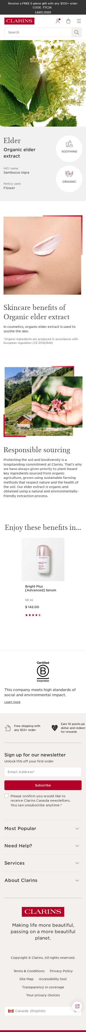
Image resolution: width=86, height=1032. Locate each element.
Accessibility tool (53, 998)
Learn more (12, 702)
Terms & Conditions (29, 990)
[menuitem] (57, 21)
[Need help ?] (77, 1006)
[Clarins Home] (19, 21)
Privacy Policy (61, 990)
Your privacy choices (43, 1014)
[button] (43, 847)
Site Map (26, 998)
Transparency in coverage (43, 1006)
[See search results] (77, 32)
